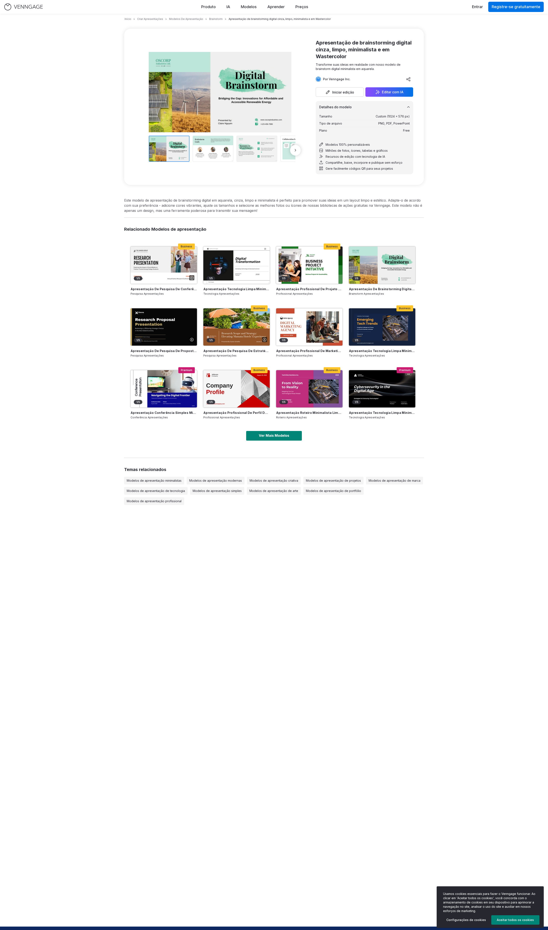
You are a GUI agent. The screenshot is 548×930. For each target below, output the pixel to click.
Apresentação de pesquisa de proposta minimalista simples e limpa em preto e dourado (164, 351)
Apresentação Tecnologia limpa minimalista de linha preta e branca (236, 289)
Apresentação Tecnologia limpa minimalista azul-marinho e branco (382, 351)
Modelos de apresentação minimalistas (154, 480)
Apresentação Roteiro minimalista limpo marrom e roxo (309, 412)
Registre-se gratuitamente (516, 6)
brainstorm (216, 19)
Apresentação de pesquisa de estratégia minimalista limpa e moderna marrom (236, 351)
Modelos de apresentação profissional (154, 501)
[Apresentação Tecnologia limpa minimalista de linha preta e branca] (236, 265)
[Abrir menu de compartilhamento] (408, 79)
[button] (340, 92)
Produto (208, 6)
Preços (301, 6)
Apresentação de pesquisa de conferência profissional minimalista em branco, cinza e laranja (164, 289)
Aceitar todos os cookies (515, 920)
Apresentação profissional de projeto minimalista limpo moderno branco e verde (309, 289)
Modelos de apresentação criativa (274, 480)
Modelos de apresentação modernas (215, 480)
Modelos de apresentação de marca (394, 480)
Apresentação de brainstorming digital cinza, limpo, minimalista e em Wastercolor (382, 289)
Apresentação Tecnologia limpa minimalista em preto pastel (382, 412)
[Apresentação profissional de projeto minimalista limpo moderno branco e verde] (309, 265)
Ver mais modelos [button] (274, 435)
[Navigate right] (295, 150)
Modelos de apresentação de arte (273, 491)
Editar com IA (393, 92)
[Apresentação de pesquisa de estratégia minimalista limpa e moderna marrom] (236, 327)
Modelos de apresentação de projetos (333, 480)
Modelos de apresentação (186, 19)
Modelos (249, 6)
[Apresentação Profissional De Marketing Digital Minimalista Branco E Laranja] (309, 327)
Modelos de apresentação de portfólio (333, 491)
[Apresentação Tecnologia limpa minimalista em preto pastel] (382, 388)
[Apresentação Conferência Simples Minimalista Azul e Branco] (164, 388)
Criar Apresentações (150, 19)
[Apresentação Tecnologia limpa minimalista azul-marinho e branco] (382, 327)
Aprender (276, 6)
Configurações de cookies (466, 920)
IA (228, 6)
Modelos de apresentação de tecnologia (156, 491)
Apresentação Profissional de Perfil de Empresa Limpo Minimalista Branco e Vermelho (236, 412)
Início (128, 19)
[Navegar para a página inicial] (23, 6)
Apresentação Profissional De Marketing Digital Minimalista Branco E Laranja (309, 351)
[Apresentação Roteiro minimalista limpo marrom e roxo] (309, 388)
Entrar (477, 6)
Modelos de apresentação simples (217, 491)
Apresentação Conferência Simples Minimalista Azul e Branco (164, 412)
